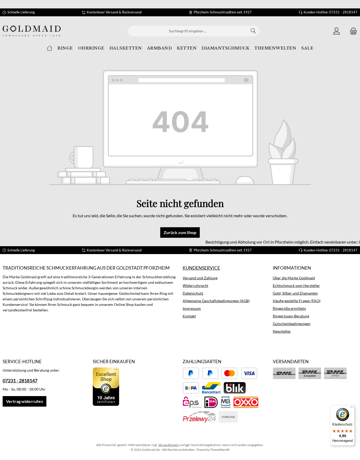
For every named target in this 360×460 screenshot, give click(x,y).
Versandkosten (168, 445)
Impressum (192, 308)
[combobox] (187, 31)
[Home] (49, 48)
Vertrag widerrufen (24, 401)
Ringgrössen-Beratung (291, 316)
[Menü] (351, 408)
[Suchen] (253, 31)
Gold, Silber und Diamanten (295, 293)
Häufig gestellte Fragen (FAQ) (296, 301)
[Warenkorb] (351, 31)
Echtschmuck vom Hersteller (296, 285)
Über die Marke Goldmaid (294, 278)
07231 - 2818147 (20, 380)
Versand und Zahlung (200, 278)
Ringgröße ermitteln (289, 308)
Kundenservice (201, 268)
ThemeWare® (220, 450)
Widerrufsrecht (195, 285)
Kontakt (189, 316)
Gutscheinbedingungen (291, 323)
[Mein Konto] (336, 31)
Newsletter (282, 331)
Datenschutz (193, 293)
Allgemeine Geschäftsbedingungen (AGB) (216, 301)
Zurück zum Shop (180, 232)
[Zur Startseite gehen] (32, 31)
